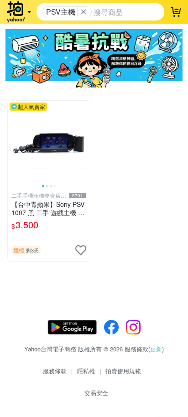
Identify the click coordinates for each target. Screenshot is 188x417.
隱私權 (86, 370)
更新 (156, 349)
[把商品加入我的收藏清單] (80, 250)
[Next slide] (84, 141)
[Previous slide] (14, 141)
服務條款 (55, 370)
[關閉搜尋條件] (83, 12)
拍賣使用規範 (123, 370)
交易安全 (96, 392)
